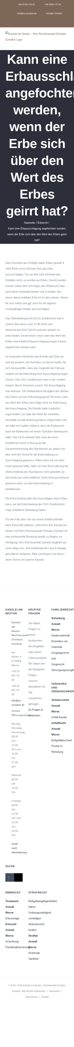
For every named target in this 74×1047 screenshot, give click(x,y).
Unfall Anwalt (58, 717)
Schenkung (12, 941)
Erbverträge (12, 918)
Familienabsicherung (14, 947)
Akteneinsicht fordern (36, 927)
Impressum (54, 991)
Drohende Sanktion (34, 955)
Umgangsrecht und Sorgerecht (60, 658)
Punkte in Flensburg (57, 748)
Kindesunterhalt (60, 635)
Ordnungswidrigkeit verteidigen (37, 915)
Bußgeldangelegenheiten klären (37, 904)
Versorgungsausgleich (60, 670)
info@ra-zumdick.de (17, 702)
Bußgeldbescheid (60, 740)
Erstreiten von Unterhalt (59, 644)
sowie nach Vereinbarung (17, 848)
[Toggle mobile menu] (67, 44)
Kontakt (45, 997)
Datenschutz (31, 997)
